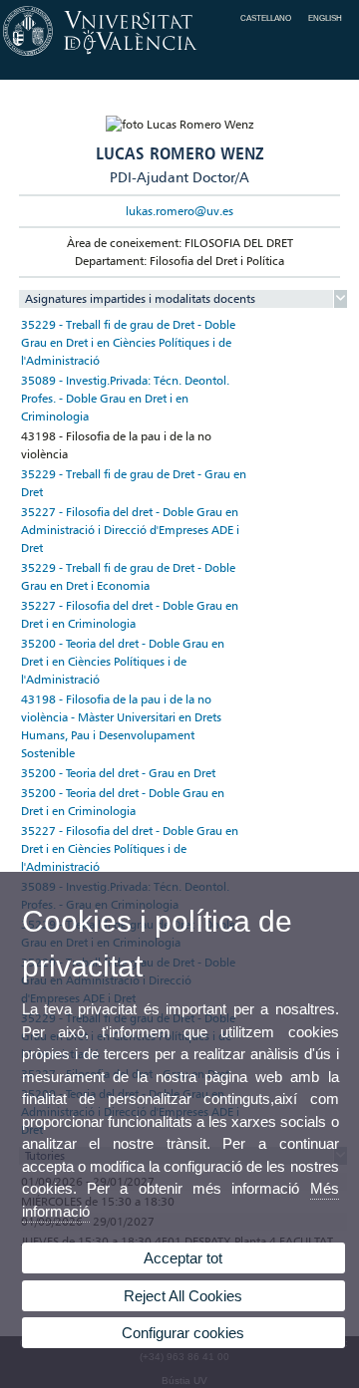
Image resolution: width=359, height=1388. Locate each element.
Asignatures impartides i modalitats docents (140, 298)
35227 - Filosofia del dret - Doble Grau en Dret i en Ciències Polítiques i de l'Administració (129, 848)
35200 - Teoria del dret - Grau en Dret (118, 772)
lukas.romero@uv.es (179, 210)
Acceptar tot (183, 1257)
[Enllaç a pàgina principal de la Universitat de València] (179, 56)
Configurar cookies (183, 1332)
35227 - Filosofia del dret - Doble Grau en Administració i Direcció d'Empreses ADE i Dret (130, 529)
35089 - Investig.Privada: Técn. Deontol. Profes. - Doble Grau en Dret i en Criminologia (125, 398)
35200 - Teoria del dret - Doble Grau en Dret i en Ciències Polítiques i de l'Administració (122, 661)
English (325, 18)
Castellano (265, 18)
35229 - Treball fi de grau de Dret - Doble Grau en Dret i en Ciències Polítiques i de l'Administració (128, 342)
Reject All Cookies (183, 1295)
